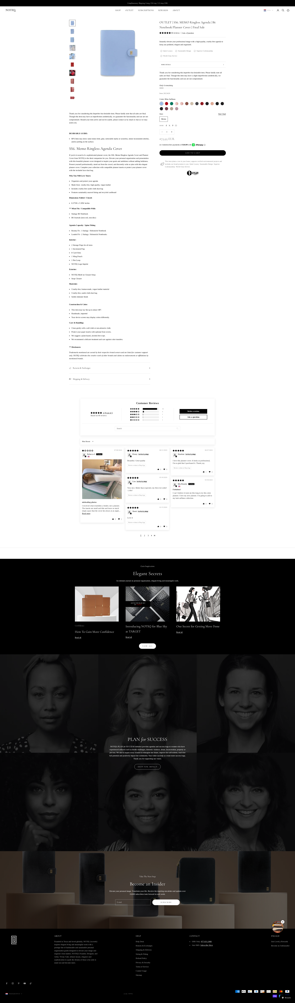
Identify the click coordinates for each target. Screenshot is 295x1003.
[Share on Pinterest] (173, 125)
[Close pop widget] (282, 922)
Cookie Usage (141, 971)
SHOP (118, 10)
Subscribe (166, 902)
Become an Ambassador (280, 946)
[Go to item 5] (72, 56)
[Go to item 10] (72, 98)
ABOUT (176, 10)
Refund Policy (141, 958)
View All (147, 646)
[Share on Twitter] (169, 125)
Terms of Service (142, 967)
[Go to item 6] (72, 64)
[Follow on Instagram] (13, 983)
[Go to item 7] (72, 73)
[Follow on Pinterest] (19, 983)
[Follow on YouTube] (25, 983)
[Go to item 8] (72, 81)
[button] (165, 33)
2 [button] (144, 536)
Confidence (79, 625)
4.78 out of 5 (108, 413)
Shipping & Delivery (144, 950)
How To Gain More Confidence (94, 632)
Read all (78, 638)
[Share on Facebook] (166, 125)
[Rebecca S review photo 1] (102, 479)
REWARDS (163, 10)
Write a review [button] (193, 411)
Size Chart (222, 114)
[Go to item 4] (72, 48)
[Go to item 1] (72, 23)
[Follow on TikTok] (31, 983)
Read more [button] (86, 513)
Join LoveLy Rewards (279, 942)
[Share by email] (176, 125)
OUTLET (129, 10)
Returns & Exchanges (144, 946)
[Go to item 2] (72, 31)
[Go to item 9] (72, 89)
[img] (87, 451)
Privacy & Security (143, 963)
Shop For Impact (147, 767)
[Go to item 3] (72, 39)
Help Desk (140, 942)
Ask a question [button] (193, 417)
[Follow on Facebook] (7, 983)
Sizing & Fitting (142, 954)
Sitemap (139, 975)
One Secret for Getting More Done (198, 626)
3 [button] (148, 536)
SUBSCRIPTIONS (146, 10)
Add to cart (192, 153)
